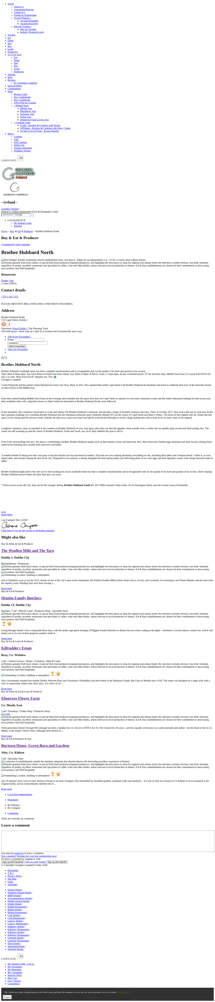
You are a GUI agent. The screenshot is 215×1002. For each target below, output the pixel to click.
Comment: (13, 343)
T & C (11, 873)
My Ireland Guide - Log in (21, 964)
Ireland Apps (21, 105)
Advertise (12, 884)
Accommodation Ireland (20, 898)
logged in (19, 853)
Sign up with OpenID (57, 862)
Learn (10, 49)
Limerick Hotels (16, 938)
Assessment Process (24, 9)
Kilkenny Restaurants (18, 935)
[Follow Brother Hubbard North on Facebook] (3, 301)
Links (10, 881)
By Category (14, 808)
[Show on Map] (4, 325)
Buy (10, 46)
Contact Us (19, 12)
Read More (6, 514)
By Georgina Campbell (25, 83)
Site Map (12, 879)
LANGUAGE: (8, 160)
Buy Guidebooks (22, 97)
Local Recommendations (20, 794)
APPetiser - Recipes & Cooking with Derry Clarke (45, 128)
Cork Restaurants (16, 918)
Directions (6, 328)
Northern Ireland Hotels (19, 892)
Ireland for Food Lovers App (34, 119)
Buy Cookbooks (22, 100)
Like (11, 280)
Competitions (14, 88)
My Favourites (15, 966)
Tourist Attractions (23, 148)
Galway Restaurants (18, 923)
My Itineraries (14, 969)
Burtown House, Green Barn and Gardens (35, 745)
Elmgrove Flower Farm (20, 698)
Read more (6, 588)
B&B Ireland (14, 895)
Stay (10, 43)
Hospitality (13, 799)
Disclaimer (13, 870)
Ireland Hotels (15, 890)
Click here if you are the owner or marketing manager (27, 530)
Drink (10, 40)
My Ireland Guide (23, 223)
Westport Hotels (15, 949)
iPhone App (26, 108)
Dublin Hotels (15, 904)
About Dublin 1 (20, 328)
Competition (14, 983)
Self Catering (20, 142)
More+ (11, 133)
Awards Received (29, 23)
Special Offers (15, 85)
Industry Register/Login (32, 32)
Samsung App (27, 114)
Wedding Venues (22, 150)
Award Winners (22, 18)
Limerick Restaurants (18, 940)
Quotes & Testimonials (25, 15)
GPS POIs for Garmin (25, 102)
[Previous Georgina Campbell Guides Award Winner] (3, 623)
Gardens (18, 136)
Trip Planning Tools (38, 328)
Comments (13, 813)
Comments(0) (8, 244)
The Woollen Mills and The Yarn (27, 550)
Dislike (4, 280)
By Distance (14, 805)
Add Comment (22, 244)
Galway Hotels (15, 921)
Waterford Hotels (16, 946)
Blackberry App (28, 111)
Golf (16, 139)
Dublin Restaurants (17, 906)
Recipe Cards (20, 94)
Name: (11, 339)
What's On (19, 145)
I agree (7, 997)
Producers (12, 52)
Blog (10, 77)
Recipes (11, 80)
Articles (11, 74)
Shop (10, 91)
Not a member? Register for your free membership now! (29, 856)
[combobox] (20, 158)
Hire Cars (12, 978)
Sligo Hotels (14, 943)
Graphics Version (9, 209)
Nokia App (25, 117)
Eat (9, 37)
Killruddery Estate (16, 648)
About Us (19, 6)
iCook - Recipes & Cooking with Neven (40, 125)
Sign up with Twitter (35, 862)
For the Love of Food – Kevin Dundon (39, 131)
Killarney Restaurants (18, 929)
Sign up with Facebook (13, 862)
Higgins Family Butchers (21, 598)
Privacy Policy (15, 876)
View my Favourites (18, 349)
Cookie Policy (123, 992)
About (11, 4)
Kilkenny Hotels (16, 932)
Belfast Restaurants (17, 912)
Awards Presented (29, 20)
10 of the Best (14, 54)
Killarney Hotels (16, 926)
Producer (28, 231)
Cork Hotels (14, 915)
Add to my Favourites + (19, 336)
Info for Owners (23, 26)
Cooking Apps (22, 122)
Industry (18, 226)
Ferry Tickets (14, 981)
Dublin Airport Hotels (18, 901)
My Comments (15, 972)
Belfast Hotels (15, 909)
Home (4, 231)
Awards (11, 35)
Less (3, 511)
